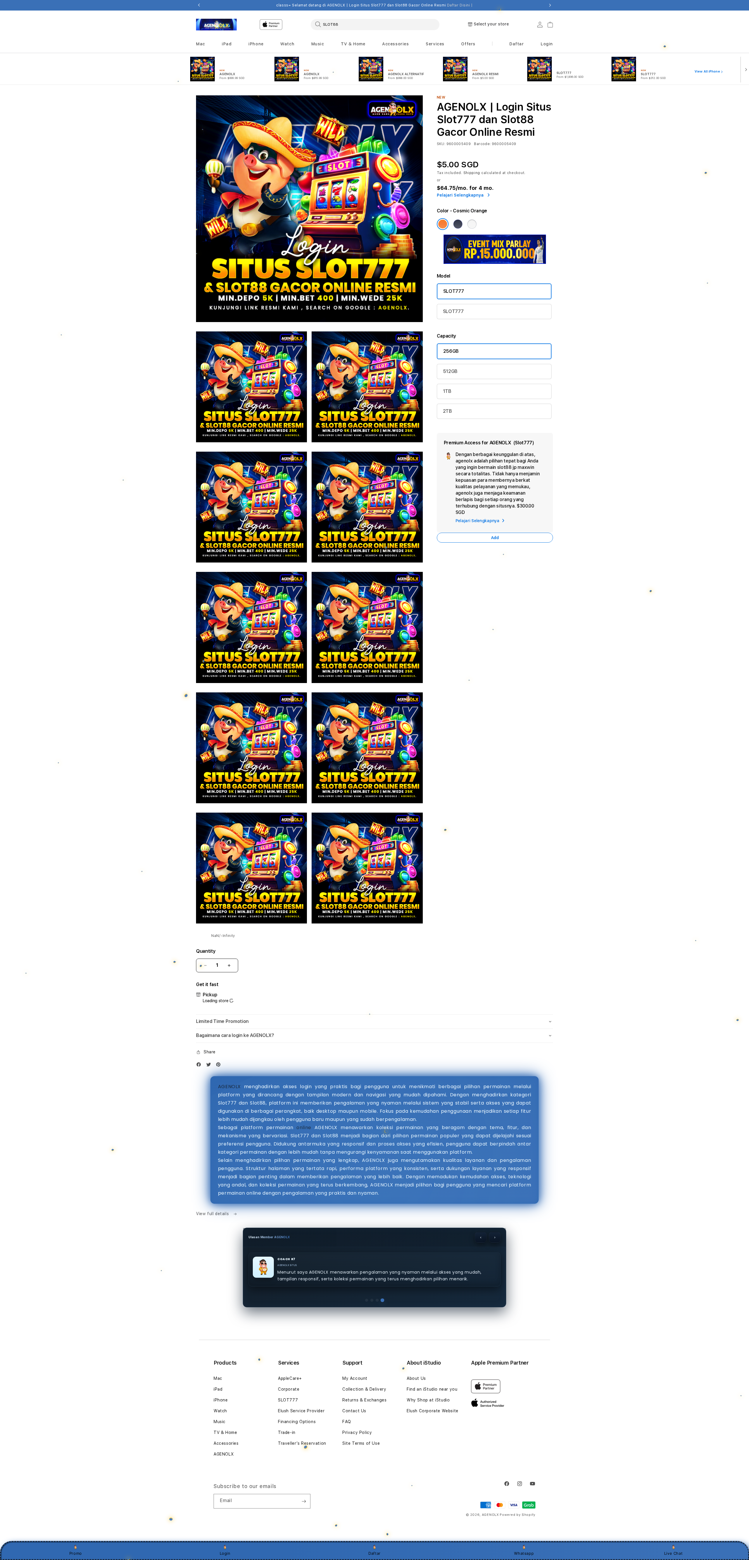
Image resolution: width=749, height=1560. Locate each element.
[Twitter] (210, 1066)
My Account (354, 1455)
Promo (75, 1553)
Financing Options (297, 1498)
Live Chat (673, 1553)
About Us (416, 1455)
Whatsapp (524, 1553)
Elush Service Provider (301, 1487)
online (303, 1127)
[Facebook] (200, 1066)
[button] (200, 44)
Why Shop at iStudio (428, 1477)
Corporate (288, 1466)
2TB (447, 411)
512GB (450, 371)
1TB (447, 391)
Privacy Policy (357, 1509)
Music (220, 1498)
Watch (220, 1487)
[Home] (216, 24)
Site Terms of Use (361, 1520)
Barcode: (482, 144)
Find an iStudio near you (432, 1466)
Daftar (374, 1553)
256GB (451, 351)
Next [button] (550, 5)
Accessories (226, 1520)
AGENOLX (229, 1086)
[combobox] (375, 24)
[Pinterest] (220, 1066)
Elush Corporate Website (432, 1487)
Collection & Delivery (364, 1466)
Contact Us (354, 1487)
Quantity (205, 951)
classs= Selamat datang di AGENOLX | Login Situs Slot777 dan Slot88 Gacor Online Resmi (374, 5)
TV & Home (225, 1509)
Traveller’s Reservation (302, 1520)
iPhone (221, 1477)
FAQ (346, 1498)
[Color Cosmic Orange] (443, 224)
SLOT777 (453, 291)
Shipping (471, 173)
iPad (218, 1466)
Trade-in (287, 1509)
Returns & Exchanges (364, 1477)
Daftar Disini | (460, 5)
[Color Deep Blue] (458, 224)
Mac (218, 1455)
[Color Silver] (472, 224)
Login (225, 1553)
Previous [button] (199, 5)
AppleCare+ (290, 1455)
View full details (213, 1213)
